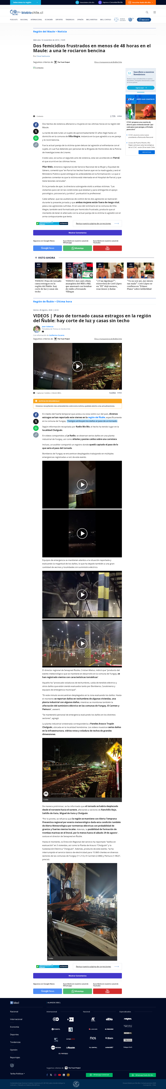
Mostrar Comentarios (78, 233)
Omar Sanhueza (43, 56)
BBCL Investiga (91, 20)
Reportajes (15, 1057)
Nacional (24, 20)
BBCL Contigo (105, 20)
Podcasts (13, 20)
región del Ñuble (96, 417)
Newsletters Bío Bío (87, 2)
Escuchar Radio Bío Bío (141, 2)
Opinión (80, 20)
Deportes (59, 20)
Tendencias (70, 20)
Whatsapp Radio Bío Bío (144, 1075)
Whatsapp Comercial (101, 1075)
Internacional (36, 20)
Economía (49, 20)
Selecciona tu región (22, 2)
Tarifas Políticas (16, 1073)
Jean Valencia (47, 326)
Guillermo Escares (56, 335)
